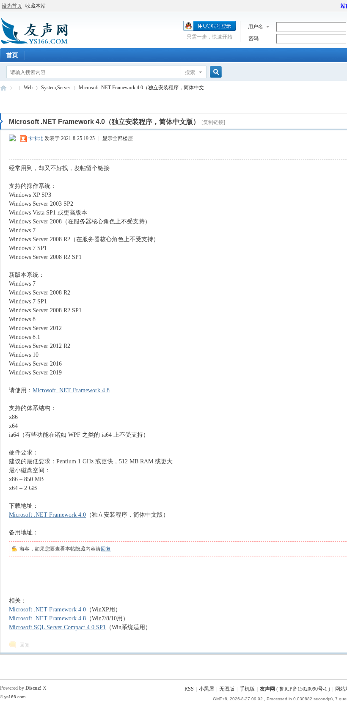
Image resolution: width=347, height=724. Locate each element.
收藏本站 (35, 6)
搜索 (190, 72)
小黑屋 (206, 689)
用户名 (255, 27)
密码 (253, 38)
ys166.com (14, 696)
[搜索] (215, 72)
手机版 (247, 689)
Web (28, 88)
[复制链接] (213, 122)
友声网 (3, 88)
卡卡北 (35, 138)
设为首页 (12, 6)
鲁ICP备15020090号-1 (303, 689)
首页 (12, 55)
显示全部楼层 (117, 138)
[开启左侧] (1, 121)
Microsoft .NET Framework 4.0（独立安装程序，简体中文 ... (144, 88)
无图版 (226, 689)
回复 (106, 549)
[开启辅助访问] (337, 6)
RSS (189, 689)
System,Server (55, 88)
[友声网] (34, 43)
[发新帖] (17, 102)
